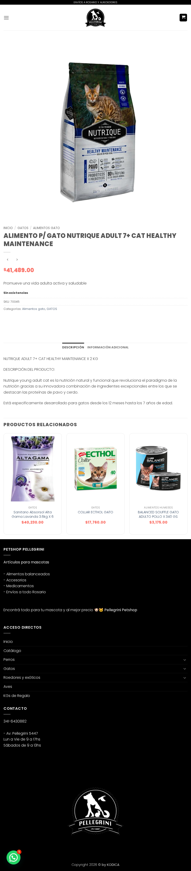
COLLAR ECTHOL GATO (95, 512)
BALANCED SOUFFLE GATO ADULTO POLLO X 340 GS (158, 514)
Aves (7, 686)
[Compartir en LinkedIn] (50, 319)
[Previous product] (16, 260)
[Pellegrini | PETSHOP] (95, 17)
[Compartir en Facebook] (16, 319)
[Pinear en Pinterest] (41, 319)
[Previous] (3, 486)
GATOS (22, 228)
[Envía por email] (33, 319)
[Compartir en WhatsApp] (8, 319)
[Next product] (7, 260)
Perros (9, 659)
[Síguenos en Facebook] (8, 847)
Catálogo (12, 650)
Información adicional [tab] (108, 347)
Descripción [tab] (73, 347)
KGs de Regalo (16, 695)
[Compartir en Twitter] (24, 319)
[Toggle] (185, 659)
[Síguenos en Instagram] (16, 847)
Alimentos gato (46, 228)
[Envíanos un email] (24, 847)
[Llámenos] (33, 847)
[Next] (187, 486)
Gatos (9, 668)
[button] (6, 17)
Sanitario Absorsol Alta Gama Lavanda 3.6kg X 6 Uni (33, 516)
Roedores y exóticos (21, 677)
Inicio (8, 228)
